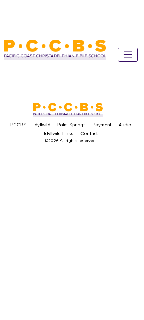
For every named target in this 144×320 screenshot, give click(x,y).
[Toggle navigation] (128, 55)
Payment (102, 125)
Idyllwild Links (58, 133)
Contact (89, 133)
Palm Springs (71, 125)
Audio (124, 125)
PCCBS (18, 125)
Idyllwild (42, 125)
